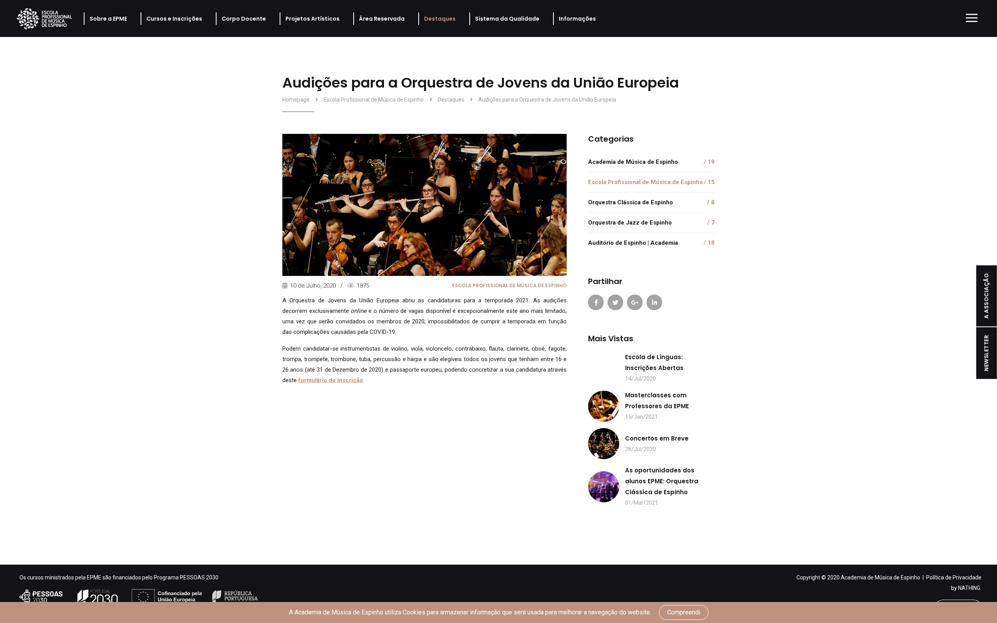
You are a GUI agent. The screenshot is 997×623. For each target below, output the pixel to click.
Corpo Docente (244, 18)
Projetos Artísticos (312, 18)
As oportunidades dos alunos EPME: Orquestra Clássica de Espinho (661, 481)
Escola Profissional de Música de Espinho (374, 100)
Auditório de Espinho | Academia (651, 242)
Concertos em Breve (657, 438)
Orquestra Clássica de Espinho (651, 202)
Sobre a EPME (108, 18)
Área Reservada (382, 18)
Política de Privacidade (953, 577)
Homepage (296, 100)
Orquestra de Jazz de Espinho (651, 222)
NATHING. (969, 588)
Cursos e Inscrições (174, 18)
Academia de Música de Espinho (651, 161)
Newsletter (986, 353)
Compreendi (683, 612)
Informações (577, 18)
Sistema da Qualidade (507, 18)
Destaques (440, 18)
